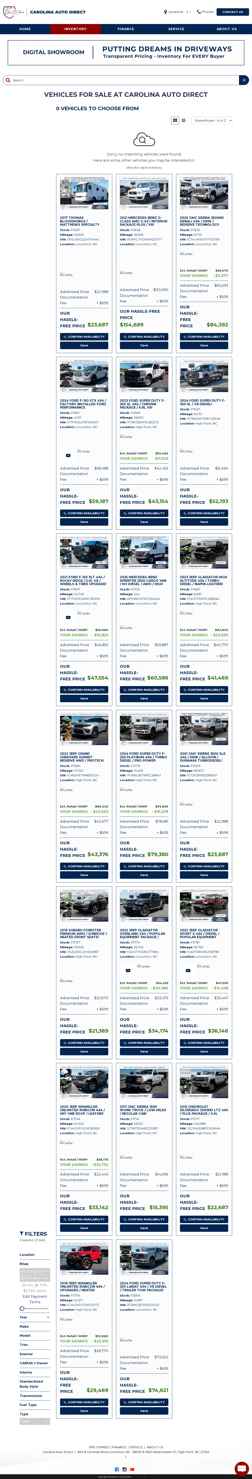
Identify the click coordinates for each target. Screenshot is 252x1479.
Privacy (139, 1476)
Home (25, 29)
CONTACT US (232, 12)
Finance (126, 29)
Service (176, 29)
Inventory (75, 29)
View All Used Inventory (144, 167)
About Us (227, 29)
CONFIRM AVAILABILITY (86, 337)
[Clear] (40, 1240)
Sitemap (150, 1476)
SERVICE (136, 1447)
